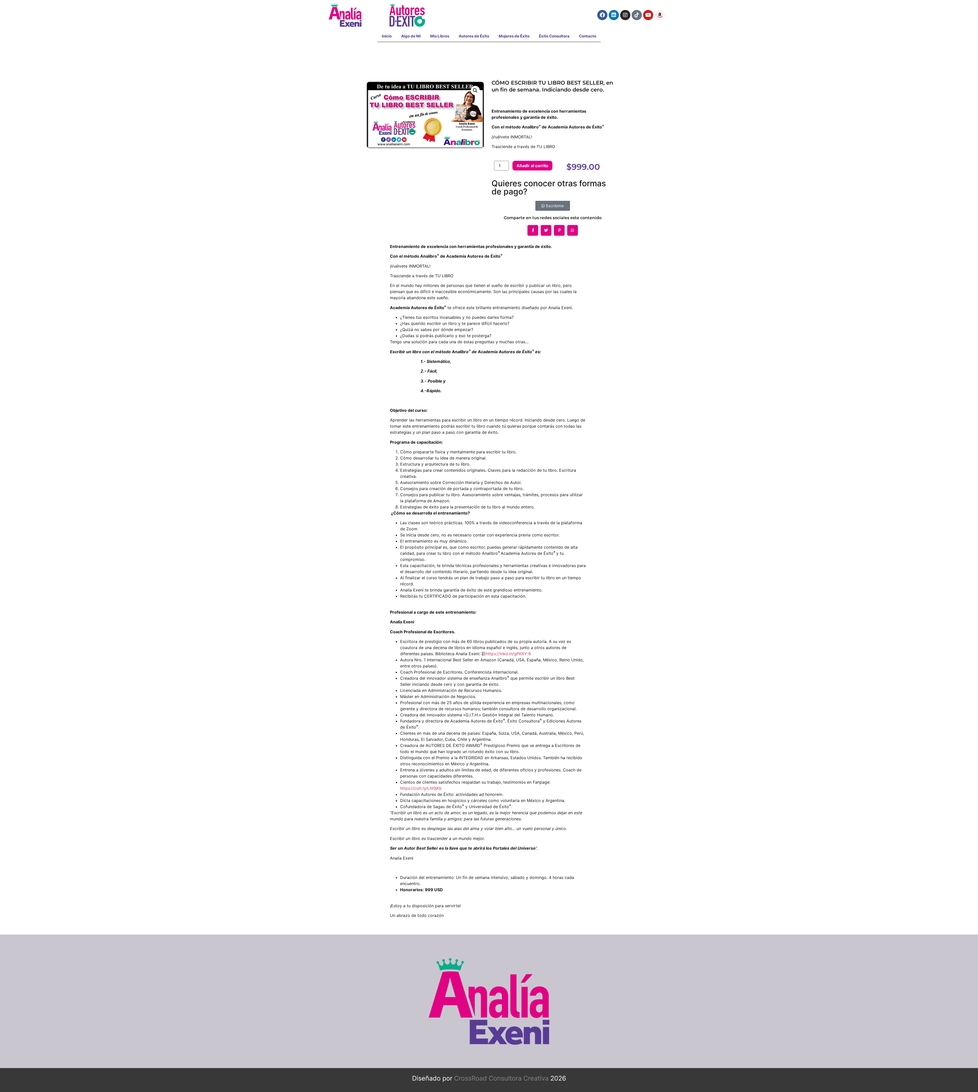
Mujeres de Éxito (514, 36)
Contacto (587, 36)
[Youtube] (648, 15)
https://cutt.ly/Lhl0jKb (421, 788)
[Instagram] (625, 15)
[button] (475, 90)
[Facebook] (602, 15)
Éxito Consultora (554, 36)
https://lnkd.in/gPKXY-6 (508, 653)
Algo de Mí (411, 36)
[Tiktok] (637, 15)
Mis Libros (439, 36)
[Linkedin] (614, 15)
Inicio (387, 36)
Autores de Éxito (474, 36)
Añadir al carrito (532, 165)
